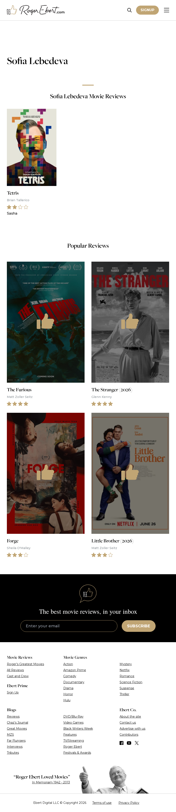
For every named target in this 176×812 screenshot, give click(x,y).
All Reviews (15, 670)
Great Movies (17, 729)
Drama (68, 688)
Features (70, 735)
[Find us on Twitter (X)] (137, 743)
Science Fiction (131, 682)
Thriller (124, 694)
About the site (130, 716)
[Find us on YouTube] (129, 743)
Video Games (73, 723)
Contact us (128, 723)
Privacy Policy (128, 803)
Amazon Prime (74, 670)
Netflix (124, 670)
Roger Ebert (72, 747)
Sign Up (13, 692)
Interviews (15, 747)
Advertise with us (132, 729)
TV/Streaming (73, 741)
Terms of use (102, 803)
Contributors (129, 735)
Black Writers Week (78, 729)
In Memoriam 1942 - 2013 (51, 782)
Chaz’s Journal (17, 723)
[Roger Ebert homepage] (36, 10)
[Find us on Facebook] (121, 743)
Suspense (127, 688)
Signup (147, 10)
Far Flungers (16, 741)
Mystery (126, 664)
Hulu (66, 700)
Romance (127, 676)
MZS (10, 735)
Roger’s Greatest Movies (25, 664)
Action (68, 664)
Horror (68, 694)
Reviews (13, 716)
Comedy (69, 676)
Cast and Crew (18, 676)
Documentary (73, 682)
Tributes (13, 753)
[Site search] (129, 10)
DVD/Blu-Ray (73, 716)
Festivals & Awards (77, 753)
